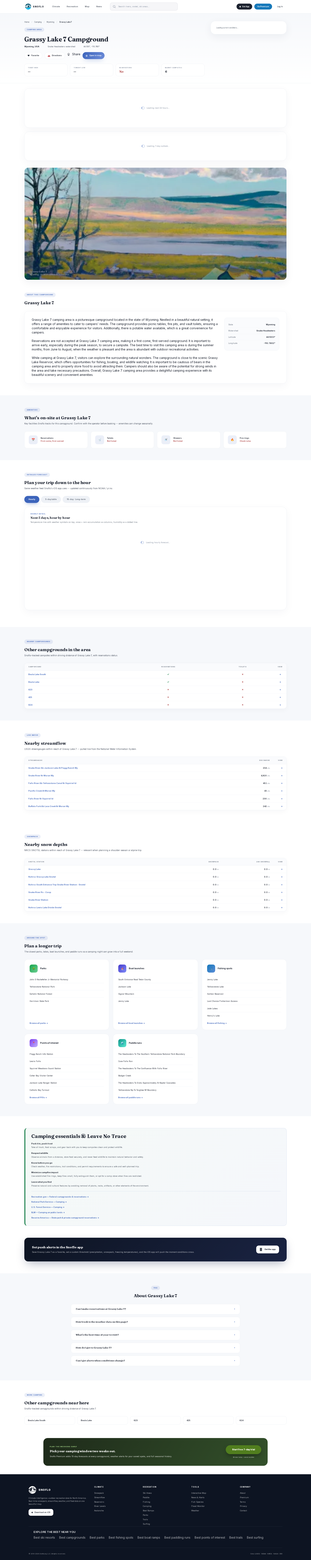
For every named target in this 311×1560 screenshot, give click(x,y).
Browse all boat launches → (131, 1023)
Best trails (236, 1537)
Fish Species (197, 1502)
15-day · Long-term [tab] (76, 499)
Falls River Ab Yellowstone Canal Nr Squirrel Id (52, 783)
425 (30, 697)
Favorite (33, 55)
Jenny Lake (123, 1001)
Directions (55, 55)
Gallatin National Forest (41, 994)
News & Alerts (197, 1497)
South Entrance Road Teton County (134, 979)
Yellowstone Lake (215, 987)
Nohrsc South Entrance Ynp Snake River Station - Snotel (56, 884)
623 (30, 689)
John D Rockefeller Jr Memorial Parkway (49, 979)
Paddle (146, 1497)
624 (30, 705)
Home (26, 22)
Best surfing (255, 1537)
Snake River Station (38, 900)
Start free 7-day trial (243, 1449)
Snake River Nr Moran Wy (41, 775)
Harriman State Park (39, 1001)
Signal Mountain (126, 994)
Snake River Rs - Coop (39, 892)
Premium (244, 1497)
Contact (243, 1510)
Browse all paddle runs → (130, 1097)
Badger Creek (124, 1075)
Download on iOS (42, 1512)
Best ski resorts (44, 1537)
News (99, 6)
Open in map (93, 55)
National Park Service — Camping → (49, 1202)
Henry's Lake (213, 1016)
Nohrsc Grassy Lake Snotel (42, 877)
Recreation (72, 6)
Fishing (146, 1502)
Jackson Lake (124, 987)
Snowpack (99, 1493)
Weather (195, 1510)
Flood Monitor (198, 1506)
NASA (275, 1554)
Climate (56, 6)
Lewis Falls (35, 1061)
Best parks (97, 1537)
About (242, 1493)
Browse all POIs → (38, 1097)
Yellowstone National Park (42, 987)
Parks (145, 1515)
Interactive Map (198, 1493)
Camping (38, 22)
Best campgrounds (72, 1537)
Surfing (146, 1524)
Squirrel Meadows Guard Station (45, 1068)
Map (87, 6)
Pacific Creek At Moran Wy (41, 791)
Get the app (268, 1249)
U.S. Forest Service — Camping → (48, 1207)
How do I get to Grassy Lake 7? (94, 1347)
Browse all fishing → (217, 1023)
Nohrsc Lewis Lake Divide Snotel (45, 907)
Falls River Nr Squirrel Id (40, 798)
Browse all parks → (39, 1023)
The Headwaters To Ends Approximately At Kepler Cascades (147, 1083)
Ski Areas (147, 1493)
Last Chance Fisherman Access (222, 1001)
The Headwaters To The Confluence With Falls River (143, 1068)
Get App (245, 7)
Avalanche (99, 1510)
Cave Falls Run (125, 1061)
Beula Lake (33, 682)
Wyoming (50, 22)
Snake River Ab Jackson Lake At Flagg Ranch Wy (53, 768)
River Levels (100, 1506)
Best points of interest (210, 1537)
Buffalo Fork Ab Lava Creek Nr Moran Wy (48, 806)
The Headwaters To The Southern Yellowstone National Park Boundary (151, 1054)
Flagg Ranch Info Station (41, 1054)
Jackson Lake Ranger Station (43, 1083)
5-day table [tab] (51, 499)
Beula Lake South (37, 674)
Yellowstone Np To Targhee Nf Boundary (137, 1090)
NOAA (263, 1554)
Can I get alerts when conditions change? (100, 1360)
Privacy (243, 1506)
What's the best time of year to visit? (97, 1334)
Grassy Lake (34, 869)
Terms (243, 1502)
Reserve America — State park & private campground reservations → (65, 1218)
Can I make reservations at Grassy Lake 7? (101, 1309)
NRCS (269, 1554)
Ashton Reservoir (215, 994)
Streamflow (99, 1497)
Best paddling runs (177, 1537)
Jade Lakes (212, 1008)
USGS (257, 1554)
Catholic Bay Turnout (39, 1090)
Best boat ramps (149, 1537)
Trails (145, 1519)
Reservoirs (99, 1502)
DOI (280, 1554)
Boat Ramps (148, 1510)
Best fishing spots (121, 1537)
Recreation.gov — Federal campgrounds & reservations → (60, 1197)
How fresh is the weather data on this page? (102, 1322)
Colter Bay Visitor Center (41, 1075)
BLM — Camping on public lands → (48, 1212)
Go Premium (263, 7)
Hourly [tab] (32, 499)
